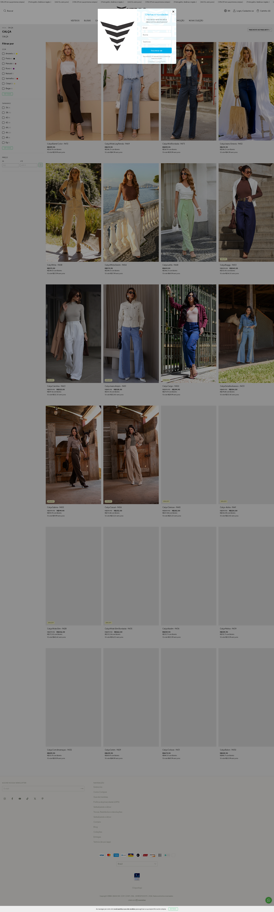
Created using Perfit (157, 61)
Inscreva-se (156, 50)
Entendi (173, 909)
